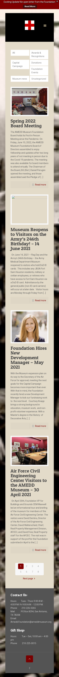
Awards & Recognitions (37, 55)
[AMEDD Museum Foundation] (29, 25)
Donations (36, 62)
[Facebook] (29, 16)
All (13, 53)
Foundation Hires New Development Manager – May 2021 (29, 357)
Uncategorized (38, 79)
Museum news (19, 79)
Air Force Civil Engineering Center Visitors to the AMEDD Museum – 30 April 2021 (29, 482)
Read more (40, 184)
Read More (30, 6)
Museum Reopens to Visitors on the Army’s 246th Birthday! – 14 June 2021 (29, 239)
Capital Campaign (17, 64)
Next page (28, 578)
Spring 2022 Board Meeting (26, 123)
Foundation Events (37, 71)
